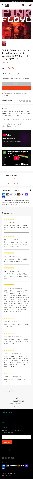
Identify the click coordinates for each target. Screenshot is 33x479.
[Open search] (23, 5)
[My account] (26, 5)
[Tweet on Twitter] (27, 101)
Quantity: (4, 73)
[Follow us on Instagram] (9, 458)
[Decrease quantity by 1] (9, 73)
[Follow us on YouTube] (12, 458)
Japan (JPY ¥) (14, 450)
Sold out (16, 84)
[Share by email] (30, 101)
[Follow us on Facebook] (3, 458)
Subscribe (7, 442)
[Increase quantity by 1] (18, 73)
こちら (21, 403)
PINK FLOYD (18, 181)
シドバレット (11, 183)
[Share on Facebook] (20, 101)
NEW (3, 179)
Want (16, 88)
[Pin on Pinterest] (24, 101)
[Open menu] (2, 5)
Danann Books (6, 62)
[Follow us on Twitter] (6, 458)
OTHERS (9, 181)
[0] (30, 5)
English (4, 450)
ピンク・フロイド (21, 183)
